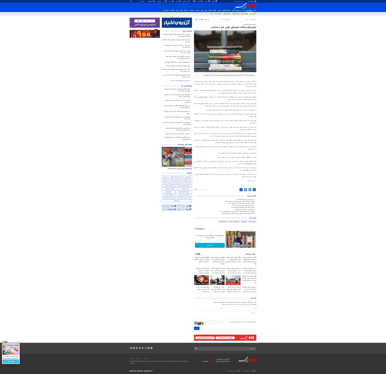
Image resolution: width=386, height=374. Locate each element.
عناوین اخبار (253, 14)
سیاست (197, 10)
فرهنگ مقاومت (235, 14)
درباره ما (146, 358)
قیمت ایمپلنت (185, 189)
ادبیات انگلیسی (222, 222)
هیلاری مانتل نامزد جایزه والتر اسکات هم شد (242, 207)
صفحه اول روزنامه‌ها (185, 144)
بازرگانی (131, 358)
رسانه (211, 14)
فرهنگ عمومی (244, 14)
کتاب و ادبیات (218, 14)
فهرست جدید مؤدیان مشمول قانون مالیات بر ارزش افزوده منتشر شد (177, 52)
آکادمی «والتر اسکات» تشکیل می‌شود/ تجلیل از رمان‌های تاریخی (238, 213)
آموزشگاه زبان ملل (168, 195)
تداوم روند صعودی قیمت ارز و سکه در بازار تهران (177, 134)
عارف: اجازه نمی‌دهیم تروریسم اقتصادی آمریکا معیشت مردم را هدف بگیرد (176, 70)
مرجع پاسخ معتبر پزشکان (184, 186)
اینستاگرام (185, 1)
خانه (255, 10)
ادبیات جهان (252, 222)
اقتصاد (210, 10)
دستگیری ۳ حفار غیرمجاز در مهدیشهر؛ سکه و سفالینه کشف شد (176, 41)
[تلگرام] (151, 348)
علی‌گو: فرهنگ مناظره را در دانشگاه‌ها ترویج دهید (177, 62)
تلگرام (213, 1)
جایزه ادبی (244, 222)
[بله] (148, 348)
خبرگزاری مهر (247, 82)
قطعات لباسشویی (169, 189)
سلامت (219, 10)
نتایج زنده (159, 1)
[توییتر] (142, 348)
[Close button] (19, 342)
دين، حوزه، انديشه (236, 10)
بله (193, 1)
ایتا (164, 1)
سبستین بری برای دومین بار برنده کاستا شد (243, 205)
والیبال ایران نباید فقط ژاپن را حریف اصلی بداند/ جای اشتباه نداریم (176, 123)
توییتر (177, 1)
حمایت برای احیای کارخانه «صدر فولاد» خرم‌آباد (178, 66)
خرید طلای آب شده (185, 180)
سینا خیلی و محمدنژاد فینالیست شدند (180, 81)
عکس (181, 10)
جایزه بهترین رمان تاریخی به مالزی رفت (244, 209)
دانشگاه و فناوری (227, 10)
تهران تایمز (165, 198)
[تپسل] (196, 229)
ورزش (202, 10)
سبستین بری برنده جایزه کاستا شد (245, 199)
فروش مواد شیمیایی (168, 186)
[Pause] (227, 246)
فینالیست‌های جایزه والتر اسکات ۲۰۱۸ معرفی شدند (241, 203)
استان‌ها (186, 10)
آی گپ (199, 1)
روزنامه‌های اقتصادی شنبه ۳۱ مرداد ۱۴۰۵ (179, 168)
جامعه (214, 10)
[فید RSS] (137, 348)
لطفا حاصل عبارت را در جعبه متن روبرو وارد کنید (243, 322)
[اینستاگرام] (145, 348)
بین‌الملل (192, 10)
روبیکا (170, 1)
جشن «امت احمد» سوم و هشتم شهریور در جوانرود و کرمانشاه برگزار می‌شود (176, 35)
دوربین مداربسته (167, 183)
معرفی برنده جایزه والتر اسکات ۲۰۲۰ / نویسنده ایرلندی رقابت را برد (237, 211)
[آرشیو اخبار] (134, 348)
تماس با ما (138, 358)
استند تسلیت (187, 183)
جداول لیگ (150, 1)
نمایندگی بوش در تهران (184, 195)
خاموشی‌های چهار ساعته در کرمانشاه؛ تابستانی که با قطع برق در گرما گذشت (177, 90)
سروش (206, 1)
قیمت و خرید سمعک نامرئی (184, 198)
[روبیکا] (140, 348)
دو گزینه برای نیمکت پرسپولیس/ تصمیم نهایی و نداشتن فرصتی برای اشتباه (177, 129)
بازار (206, 10)
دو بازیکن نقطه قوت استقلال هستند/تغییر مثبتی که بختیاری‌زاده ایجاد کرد (176, 107)
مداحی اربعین (178, 183)
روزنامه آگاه (177, 201)
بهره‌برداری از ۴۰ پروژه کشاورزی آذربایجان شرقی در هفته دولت (177, 118)
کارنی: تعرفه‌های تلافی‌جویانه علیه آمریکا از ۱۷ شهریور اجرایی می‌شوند (176, 76)
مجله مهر (172, 10)
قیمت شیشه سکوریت (175, 177)
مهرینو (172, 198)
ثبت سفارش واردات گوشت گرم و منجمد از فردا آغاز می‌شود (177, 112)
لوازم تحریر (187, 177)
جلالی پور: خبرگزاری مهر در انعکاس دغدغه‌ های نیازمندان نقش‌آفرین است (178, 57)
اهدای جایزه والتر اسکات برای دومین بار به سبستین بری (240, 201)
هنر (243, 10)
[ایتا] (131, 348)
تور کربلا (165, 180)
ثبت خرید (210, 245)
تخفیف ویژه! (10, 361)
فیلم (177, 10)
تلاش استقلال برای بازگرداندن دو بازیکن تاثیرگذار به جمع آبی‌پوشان (177, 138)
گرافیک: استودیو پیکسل (233, 371)
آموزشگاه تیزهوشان (184, 192)
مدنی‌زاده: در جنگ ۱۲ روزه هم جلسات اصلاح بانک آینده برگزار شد (177, 46)
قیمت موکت (174, 180)
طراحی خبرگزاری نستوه (248, 371)
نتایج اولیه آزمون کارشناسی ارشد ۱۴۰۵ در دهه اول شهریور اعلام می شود (177, 96)
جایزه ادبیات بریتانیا (234, 222)
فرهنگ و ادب (249, 10)
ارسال (196, 328)
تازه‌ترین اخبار (187, 31)
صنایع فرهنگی (226, 14)
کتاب (246, 19)
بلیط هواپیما (168, 192)
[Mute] (230, 246)
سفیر (165, 177)
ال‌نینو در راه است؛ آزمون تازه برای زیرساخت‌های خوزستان (178, 101)
